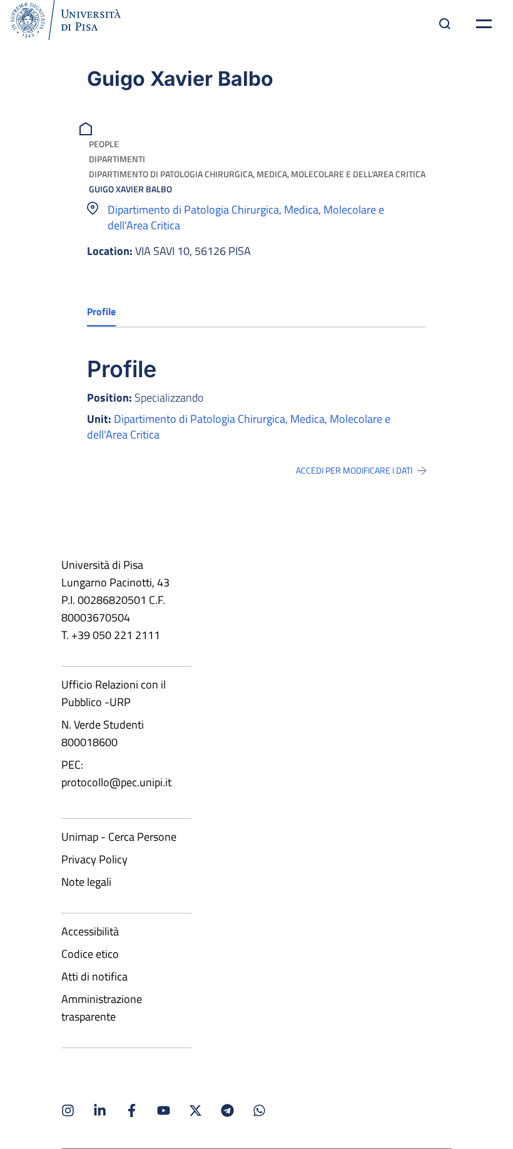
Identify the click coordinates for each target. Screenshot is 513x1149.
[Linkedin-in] (99, 1110)
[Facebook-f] (131, 1110)
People (104, 143)
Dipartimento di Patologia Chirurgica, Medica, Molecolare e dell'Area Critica (257, 173)
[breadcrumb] (87, 127)
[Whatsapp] (259, 1110)
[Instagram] (67, 1110)
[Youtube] (163, 1110)
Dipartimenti (117, 158)
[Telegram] (227, 1110)
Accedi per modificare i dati (354, 470)
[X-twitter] (195, 1110)
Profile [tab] (101, 311)
